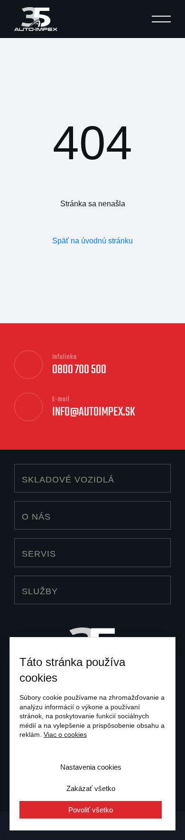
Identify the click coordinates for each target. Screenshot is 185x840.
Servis (39, 554)
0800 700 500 (79, 370)
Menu (161, 20)
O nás (36, 516)
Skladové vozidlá (68, 479)
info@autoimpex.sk (93, 412)
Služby (40, 591)
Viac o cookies (65, 734)
